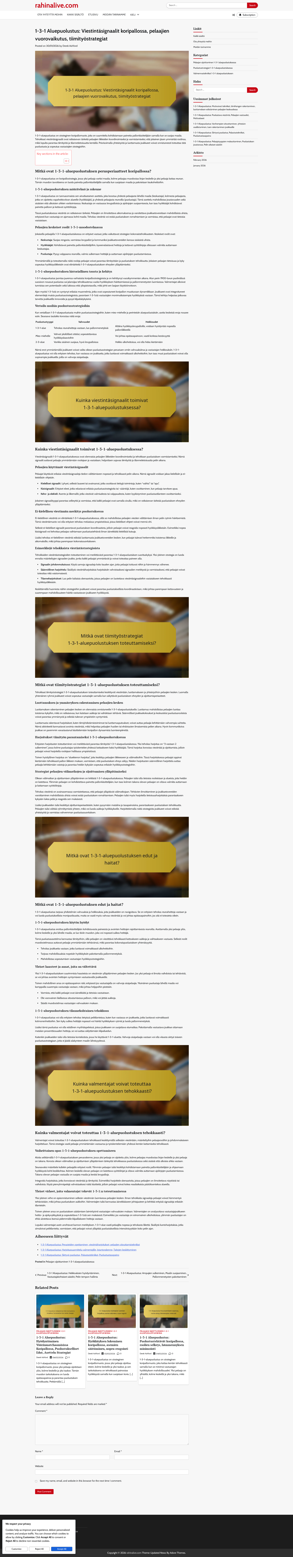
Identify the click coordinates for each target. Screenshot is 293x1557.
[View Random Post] (233, 15)
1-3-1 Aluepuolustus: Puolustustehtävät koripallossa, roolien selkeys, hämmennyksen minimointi (162, 1343)
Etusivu (93, 14)
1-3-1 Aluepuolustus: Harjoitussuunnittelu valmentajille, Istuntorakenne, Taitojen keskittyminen (88, 1249)
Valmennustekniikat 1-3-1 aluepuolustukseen (213, 73)
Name (39, 1451)
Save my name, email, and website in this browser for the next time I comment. (81, 1480)
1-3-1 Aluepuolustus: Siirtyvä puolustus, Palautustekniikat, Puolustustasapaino (80, 1255)
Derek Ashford (70, 45)
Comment (41, 1410)
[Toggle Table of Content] (64, 161)
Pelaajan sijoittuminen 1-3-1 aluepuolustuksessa (70, 1261)
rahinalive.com (56, 5)
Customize (16, 1549)
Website (39, 1466)
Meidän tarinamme (114, 14)
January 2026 (199, 165)
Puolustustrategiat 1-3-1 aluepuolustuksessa (213, 68)
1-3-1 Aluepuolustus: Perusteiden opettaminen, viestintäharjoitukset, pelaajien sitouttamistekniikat (90, 1244)
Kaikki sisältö (75, 14)
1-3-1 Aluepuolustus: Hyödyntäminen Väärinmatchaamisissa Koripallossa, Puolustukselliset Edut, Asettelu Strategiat (57, 1344)
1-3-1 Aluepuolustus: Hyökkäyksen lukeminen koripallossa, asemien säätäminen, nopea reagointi (108, 1343)
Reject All (39, 1549)
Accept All (61, 1549)
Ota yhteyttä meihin (49, 14)
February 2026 (200, 160)
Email (118, 1451)
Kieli (133, 14)
